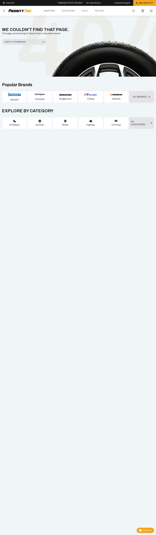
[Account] (143, 11)
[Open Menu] (4, 11)
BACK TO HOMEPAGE (15, 42)
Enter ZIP (10, 3)
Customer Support (122, 3)
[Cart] (151, 11)
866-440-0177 (146, 3)
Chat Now (146, 530)
